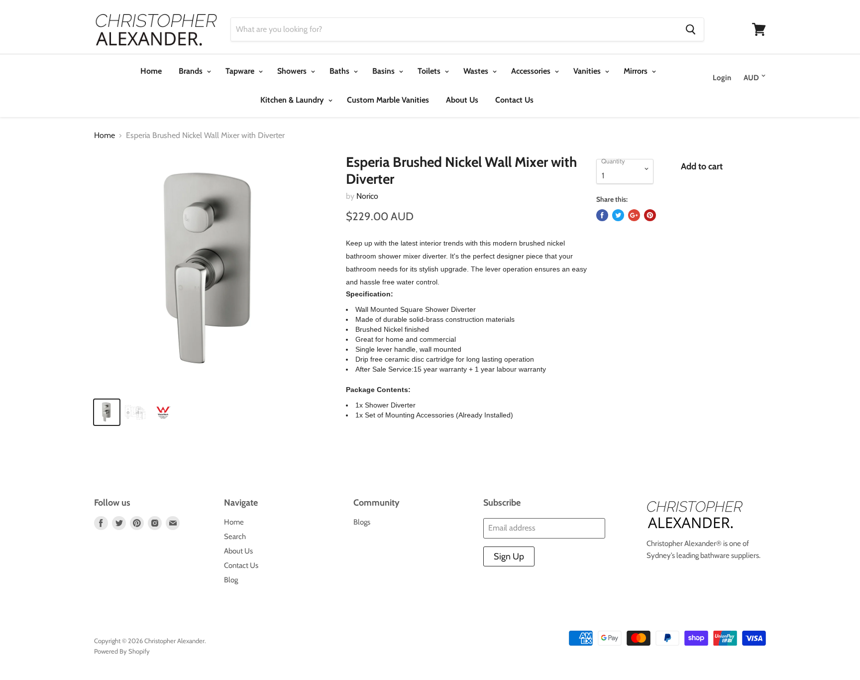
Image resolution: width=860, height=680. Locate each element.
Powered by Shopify (122, 651)
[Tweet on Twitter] (618, 215)
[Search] (690, 29)
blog (231, 579)
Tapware (240, 71)
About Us (462, 100)
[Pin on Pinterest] (650, 215)
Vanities (588, 71)
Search (235, 536)
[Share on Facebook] (602, 215)
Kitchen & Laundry (293, 100)
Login (722, 77)
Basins (384, 71)
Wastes (476, 71)
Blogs (361, 522)
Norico (367, 196)
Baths (340, 71)
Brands (192, 71)
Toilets (430, 71)
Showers (293, 71)
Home (151, 71)
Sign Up (509, 556)
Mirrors (636, 71)
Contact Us (514, 100)
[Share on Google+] (634, 215)
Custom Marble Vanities (388, 100)
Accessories (531, 71)
